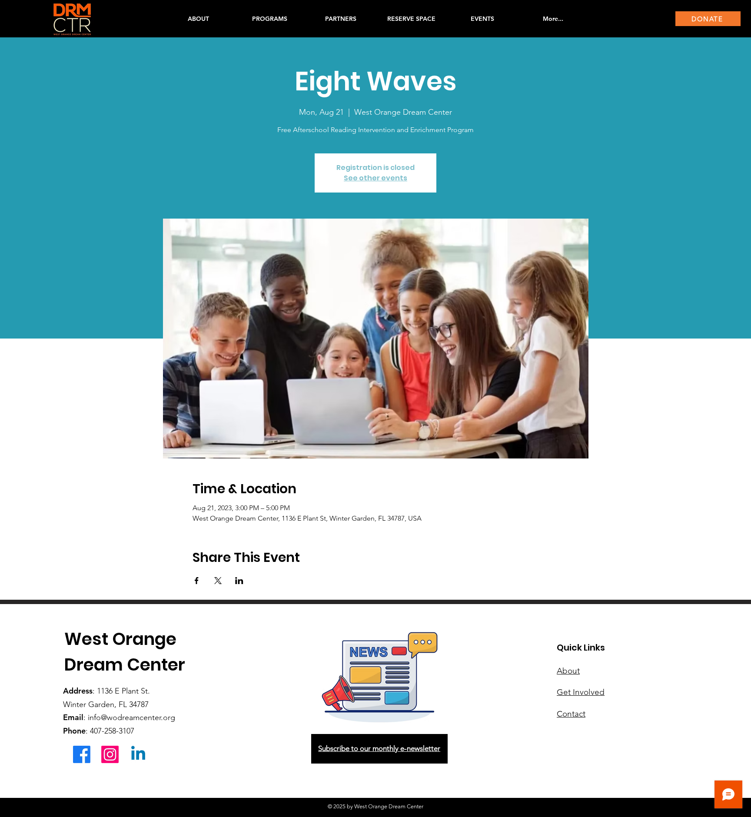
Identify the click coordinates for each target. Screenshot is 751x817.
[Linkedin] (138, 754)
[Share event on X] (218, 580)
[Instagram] (110, 754)
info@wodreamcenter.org (131, 717)
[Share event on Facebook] (197, 580)
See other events (375, 178)
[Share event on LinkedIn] (239, 580)
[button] (269, 18)
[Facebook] (81, 754)
